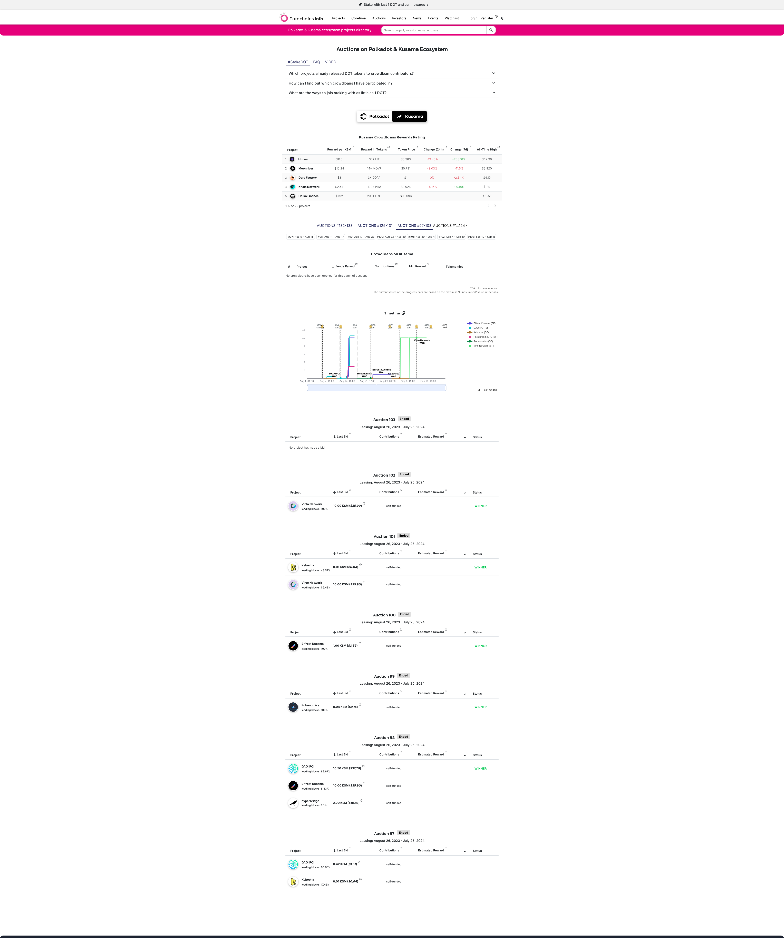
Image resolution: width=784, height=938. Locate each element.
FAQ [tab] (316, 62)
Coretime (358, 18)
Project (302, 266)
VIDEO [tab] (330, 62)
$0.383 (405, 159)
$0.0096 (405, 196)
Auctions (379, 18)
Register (487, 18)
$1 (405, 177)
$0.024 (405, 186)
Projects (338, 18)
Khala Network (309, 186)
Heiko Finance (308, 196)
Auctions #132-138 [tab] (335, 225)
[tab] (392, 73)
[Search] (491, 30)
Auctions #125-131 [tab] (375, 225)
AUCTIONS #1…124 (449, 225)
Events (433, 18)
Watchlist (452, 18)
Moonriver (305, 168)
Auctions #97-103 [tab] (414, 225)
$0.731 (405, 168)
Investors (399, 18)
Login (473, 18)
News (417, 18)
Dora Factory (307, 177)
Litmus (303, 159)
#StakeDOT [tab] (298, 62)
